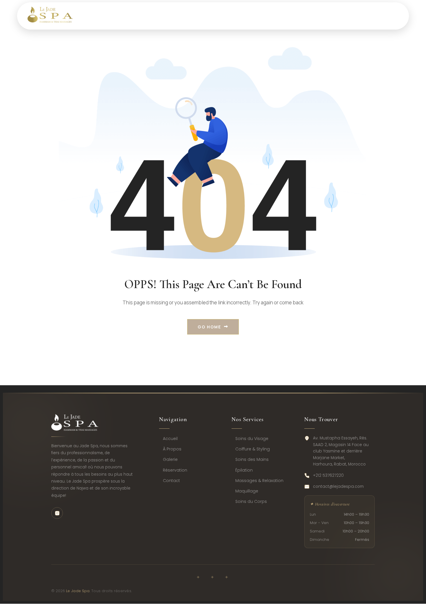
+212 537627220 (328, 475)
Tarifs (225, 16)
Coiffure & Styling (252, 449)
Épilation (244, 470)
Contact (352, 16)
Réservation (175, 470)
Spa (148, 16)
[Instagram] (57, 513)
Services (185, 16)
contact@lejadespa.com (338, 486)
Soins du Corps (251, 501)
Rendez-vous (271, 16)
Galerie (170, 459)
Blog (314, 16)
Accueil (170, 438)
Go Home (209, 327)
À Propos (172, 449)
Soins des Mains (252, 459)
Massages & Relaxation (259, 480)
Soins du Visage (251, 438)
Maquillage (246, 491)
